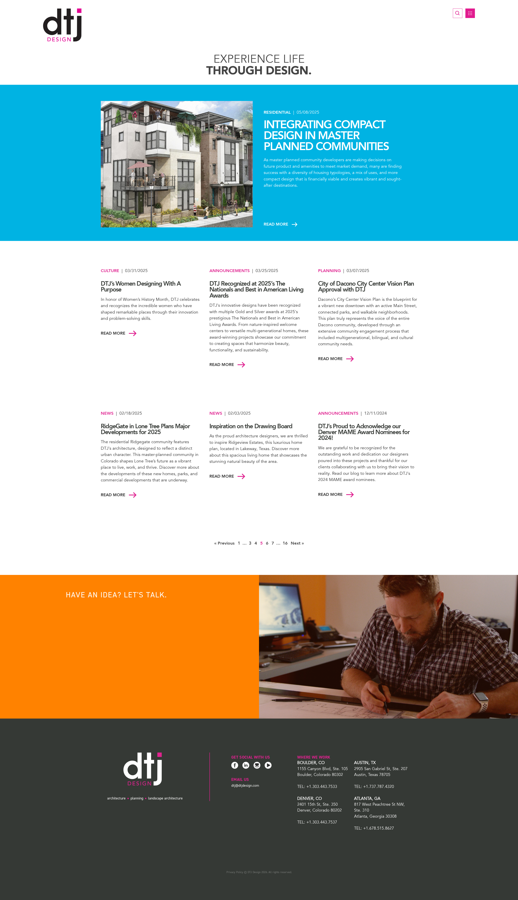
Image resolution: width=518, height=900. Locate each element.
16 (285, 543)
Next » (297, 543)
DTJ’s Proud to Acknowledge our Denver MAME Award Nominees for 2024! (364, 433)
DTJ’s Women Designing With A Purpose (141, 287)
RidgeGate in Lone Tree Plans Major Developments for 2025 (145, 430)
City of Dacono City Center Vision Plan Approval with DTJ (366, 287)
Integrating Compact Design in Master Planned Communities (326, 136)
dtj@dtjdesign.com (245, 785)
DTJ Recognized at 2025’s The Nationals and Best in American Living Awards (256, 290)
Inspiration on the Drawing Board (250, 427)
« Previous (224, 543)
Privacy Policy (234, 872)
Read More (276, 225)
